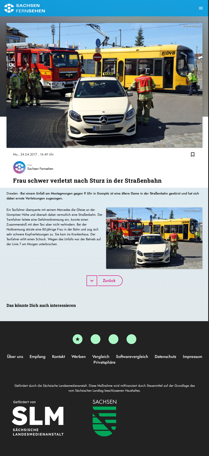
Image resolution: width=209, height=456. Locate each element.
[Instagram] (113, 339)
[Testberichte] (77, 339)
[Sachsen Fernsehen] (24, 8)
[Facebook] (95, 339)
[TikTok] (131, 339)
